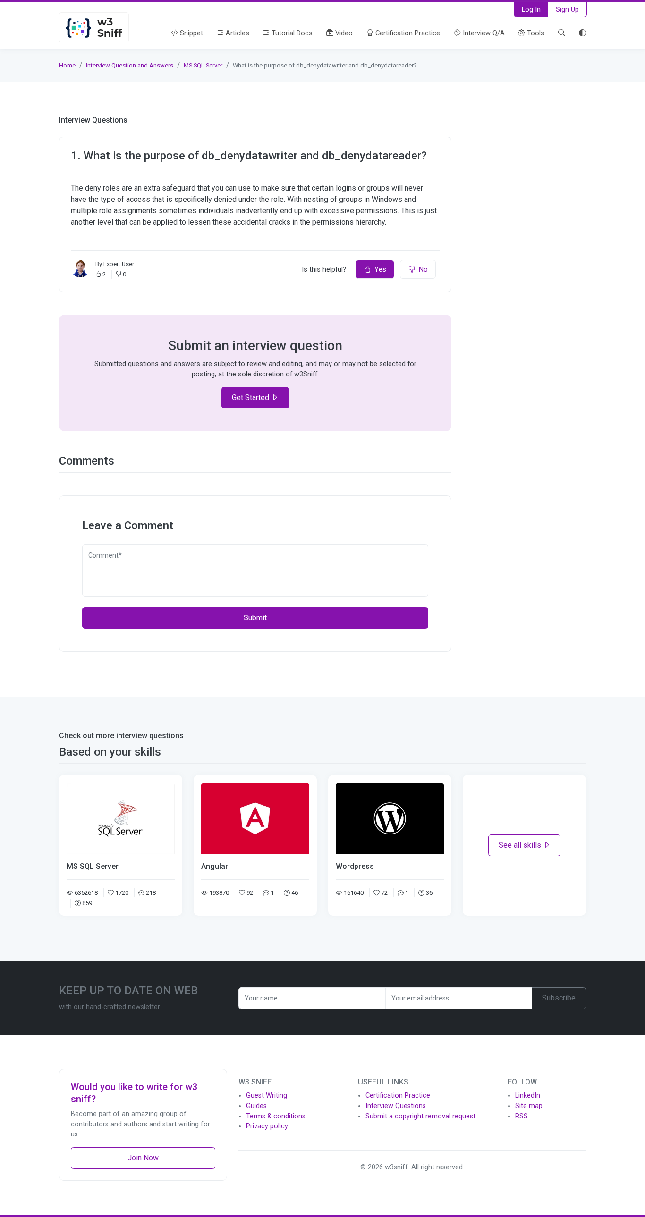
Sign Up (567, 9)
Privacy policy (267, 1126)
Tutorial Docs (291, 33)
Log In (531, 9)
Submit (255, 617)
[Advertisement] (524, 257)
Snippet (190, 33)
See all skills (521, 845)
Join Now (143, 1157)
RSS (521, 1116)
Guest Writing (266, 1096)
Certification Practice (406, 33)
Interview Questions (395, 1106)
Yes (380, 269)
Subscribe (559, 997)
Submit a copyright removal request (420, 1116)
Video (343, 33)
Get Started (251, 397)
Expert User (118, 263)
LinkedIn (527, 1096)
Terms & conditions (276, 1116)
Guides (256, 1106)
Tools (534, 33)
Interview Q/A (483, 33)
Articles (236, 33)
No (423, 269)
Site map (529, 1106)
